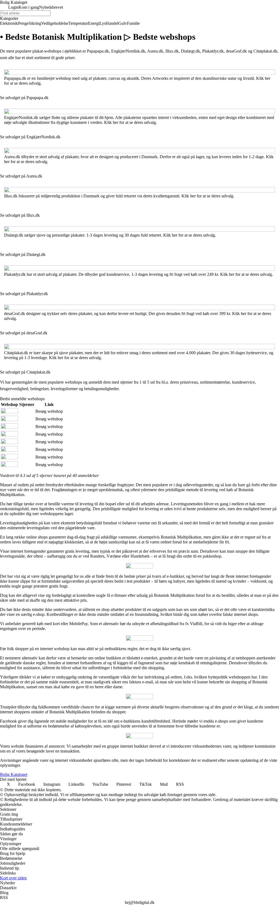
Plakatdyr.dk (213, 51)
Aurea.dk (155, 51)
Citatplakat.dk (265, 51)
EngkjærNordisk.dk (128, 51)
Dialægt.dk (190, 51)
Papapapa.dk (98, 51)
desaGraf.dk (236, 51)
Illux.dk (172, 51)
